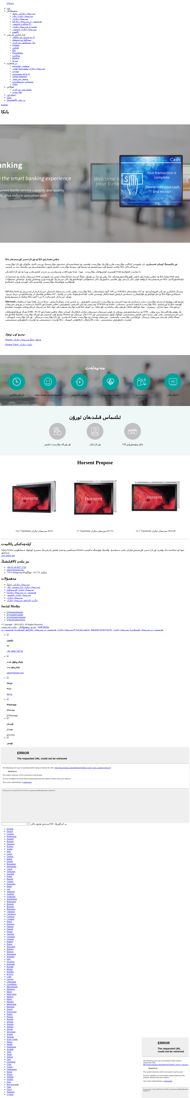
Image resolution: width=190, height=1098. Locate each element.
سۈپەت (15, 71)
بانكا (14, 50)
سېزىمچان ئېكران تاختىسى (24, 29)
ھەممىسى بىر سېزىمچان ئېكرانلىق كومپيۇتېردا (35, 630)
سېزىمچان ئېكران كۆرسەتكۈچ (20, 590)
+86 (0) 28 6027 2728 (16, 567)
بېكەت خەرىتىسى (9, 627)
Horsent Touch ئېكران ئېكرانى (18, 344)
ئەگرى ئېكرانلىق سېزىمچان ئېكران (22, 600)
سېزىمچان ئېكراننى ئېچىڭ (23, 13)
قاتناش (15, 48)
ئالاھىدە (15, 32)
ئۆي (8, 8)
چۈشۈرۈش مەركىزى (22, 89)
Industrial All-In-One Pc (101, 630)
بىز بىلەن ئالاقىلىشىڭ (16, 100)
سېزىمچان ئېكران (20, 19)
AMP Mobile (43, 627)
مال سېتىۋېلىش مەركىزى (23, 42)
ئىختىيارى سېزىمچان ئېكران (24, 27)
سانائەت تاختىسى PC (22, 24)
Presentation (17, 53)
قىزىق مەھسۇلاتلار (27, 627)
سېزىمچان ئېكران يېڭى (22, 16)
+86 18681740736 (15, 651)
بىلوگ (9, 97)
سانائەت (16, 55)
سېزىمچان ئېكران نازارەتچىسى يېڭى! (23, 587)
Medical (15, 58)
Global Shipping (19, 76)
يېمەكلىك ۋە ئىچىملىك (21, 40)
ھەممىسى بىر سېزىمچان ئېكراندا (27, 21)
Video (15, 84)
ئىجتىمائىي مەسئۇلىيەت (22, 82)
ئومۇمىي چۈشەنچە (20, 66)
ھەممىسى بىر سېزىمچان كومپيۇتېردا (146, 630)
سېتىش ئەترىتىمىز (20, 79)
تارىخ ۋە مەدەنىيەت (21, 74)
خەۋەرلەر (11, 95)
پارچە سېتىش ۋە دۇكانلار (23, 37)
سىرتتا (15, 61)
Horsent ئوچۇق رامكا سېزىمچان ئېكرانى (23, 339)
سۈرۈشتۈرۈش (8, 555)
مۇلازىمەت (17, 92)
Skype (9, 694)
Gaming (15, 45)
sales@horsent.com (15, 570)
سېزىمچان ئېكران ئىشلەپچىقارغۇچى (28, 68)
